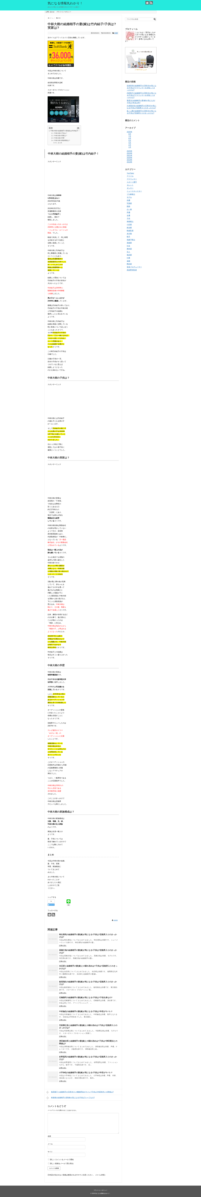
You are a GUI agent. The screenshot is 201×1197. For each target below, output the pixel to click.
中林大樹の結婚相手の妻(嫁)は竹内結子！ (65, 131)
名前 (49, 1136)
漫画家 (129, 243)
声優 (128, 212)
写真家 (129, 203)
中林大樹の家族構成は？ (62, 140)
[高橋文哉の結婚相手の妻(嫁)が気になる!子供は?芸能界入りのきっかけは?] (53, 954)
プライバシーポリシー (63, 12)
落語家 (129, 255)
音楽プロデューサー (134, 267)
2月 (129, 145)
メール (50, 1144)
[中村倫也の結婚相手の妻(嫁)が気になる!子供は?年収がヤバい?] (53, 1015)
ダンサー (130, 188)
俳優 (116, 33)
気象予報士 (131, 240)
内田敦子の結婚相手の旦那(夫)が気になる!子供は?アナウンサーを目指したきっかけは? (141, 95)
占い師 (129, 209)
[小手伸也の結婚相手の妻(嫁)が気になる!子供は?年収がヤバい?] (53, 1077)
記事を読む (62, 945)
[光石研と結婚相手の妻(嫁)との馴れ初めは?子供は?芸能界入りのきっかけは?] (53, 970)
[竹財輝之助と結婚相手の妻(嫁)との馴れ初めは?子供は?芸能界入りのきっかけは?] (53, 1029)
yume (116, 920)
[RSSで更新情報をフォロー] (151, 2)
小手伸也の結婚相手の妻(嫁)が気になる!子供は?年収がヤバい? (85, 1072)
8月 (129, 134)
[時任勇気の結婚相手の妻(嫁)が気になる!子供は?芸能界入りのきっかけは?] (53, 939)
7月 (129, 136)
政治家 (129, 227)
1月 (129, 147)
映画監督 (130, 230)
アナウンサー (132, 179)
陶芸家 (129, 264)
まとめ (60, 142)
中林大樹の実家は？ (60, 135)
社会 (128, 246)
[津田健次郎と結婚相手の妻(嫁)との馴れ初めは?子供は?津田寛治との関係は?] (53, 1045)
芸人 (128, 252)
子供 (128, 218)
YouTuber (130, 173)
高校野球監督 (132, 270)
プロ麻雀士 (131, 194)
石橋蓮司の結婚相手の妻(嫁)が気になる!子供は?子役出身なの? (85, 997)
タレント (130, 185)
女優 (128, 215)
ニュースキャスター (134, 191)
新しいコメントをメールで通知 (62, 1159)
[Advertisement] (83, 177)
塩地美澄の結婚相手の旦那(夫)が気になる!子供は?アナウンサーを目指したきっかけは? (141, 88)
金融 (128, 261)
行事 (128, 258)
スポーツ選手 (132, 182)
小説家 (129, 224)
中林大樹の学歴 (59, 138)
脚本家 (129, 249)
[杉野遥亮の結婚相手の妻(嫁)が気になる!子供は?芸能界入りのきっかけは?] (53, 1061)
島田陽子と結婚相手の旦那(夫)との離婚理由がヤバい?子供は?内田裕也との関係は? (82, 1092)
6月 (129, 138)
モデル (129, 197)
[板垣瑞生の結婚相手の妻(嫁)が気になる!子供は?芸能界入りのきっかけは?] (53, 986)
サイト (50, 1152)
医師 (128, 206)
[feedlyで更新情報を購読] (147, 2)
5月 (129, 141)
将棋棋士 (130, 221)
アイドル (130, 176)
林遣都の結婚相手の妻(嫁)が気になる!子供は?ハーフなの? (73, 1097)
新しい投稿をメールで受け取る (62, 1163)
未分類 (129, 234)
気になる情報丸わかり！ (65, 3)
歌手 (128, 237)
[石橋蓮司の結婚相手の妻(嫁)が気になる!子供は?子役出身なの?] (53, 1002)
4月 (129, 143)
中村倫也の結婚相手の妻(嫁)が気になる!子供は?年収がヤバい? (85, 1011)
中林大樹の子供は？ (60, 133)
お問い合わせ (50, 12)
